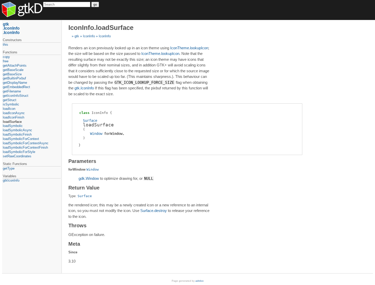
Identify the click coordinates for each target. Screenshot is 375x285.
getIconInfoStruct (15, 96)
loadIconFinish (13, 117)
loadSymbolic (13, 126)
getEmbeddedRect (16, 87)
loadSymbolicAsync (17, 130)
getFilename (12, 91)
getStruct (9, 100)
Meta (74, 244)
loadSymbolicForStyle (19, 152)
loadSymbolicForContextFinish (25, 147)
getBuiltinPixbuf (14, 78)
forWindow (113, 134)
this (5, 44)
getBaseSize (12, 74)
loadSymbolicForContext (21, 139)
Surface (90, 120)
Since (72, 252)
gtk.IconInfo (84, 88)
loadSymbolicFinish (17, 134)
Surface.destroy (153, 210)
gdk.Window (89, 178)
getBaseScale (13, 70)
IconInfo (89, 36)
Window (96, 134)
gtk (76, 36)
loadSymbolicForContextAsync (25, 143)
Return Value (83, 188)
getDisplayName (15, 83)
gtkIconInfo (11, 180)
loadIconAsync (14, 113)
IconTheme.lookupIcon (189, 48)
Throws (77, 225)
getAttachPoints (15, 65)
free (5, 61)
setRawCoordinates (17, 156)
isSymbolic (11, 104)
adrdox (199, 280)
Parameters (82, 161)
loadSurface (12, 122)
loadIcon (9, 109)
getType (9, 168)
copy (6, 57)
